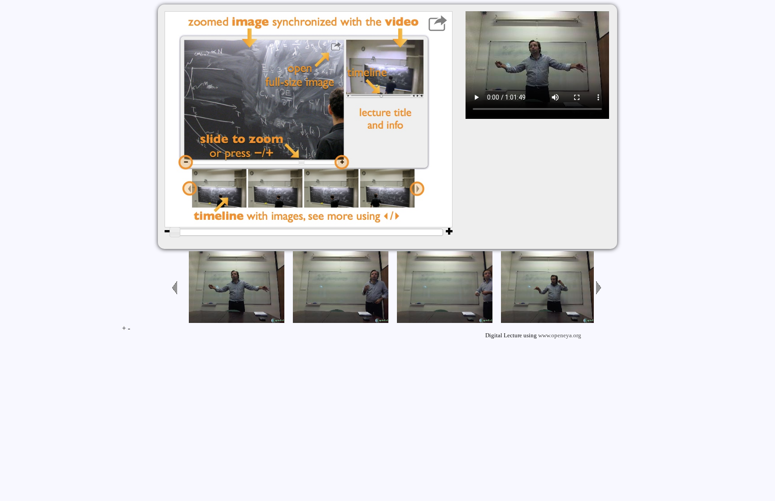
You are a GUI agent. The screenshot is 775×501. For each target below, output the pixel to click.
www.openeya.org (559, 335)
